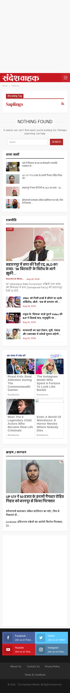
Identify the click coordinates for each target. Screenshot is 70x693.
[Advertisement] (35, 36)
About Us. (16, 667)
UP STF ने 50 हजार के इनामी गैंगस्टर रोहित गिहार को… (42, 177)
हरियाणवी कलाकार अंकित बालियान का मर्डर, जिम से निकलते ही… (32, 513)
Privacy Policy (52, 667)
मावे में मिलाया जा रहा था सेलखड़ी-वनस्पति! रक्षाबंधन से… (39, 164)
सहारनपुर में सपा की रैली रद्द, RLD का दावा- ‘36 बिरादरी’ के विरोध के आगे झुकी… (31, 269)
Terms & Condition (35, 675)
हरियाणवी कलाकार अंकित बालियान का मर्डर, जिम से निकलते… (42, 201)
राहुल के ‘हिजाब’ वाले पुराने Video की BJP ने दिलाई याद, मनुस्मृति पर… (42, 316)
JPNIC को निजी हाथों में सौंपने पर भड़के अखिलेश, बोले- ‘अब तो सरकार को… (42, 300)
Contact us (33, 667)
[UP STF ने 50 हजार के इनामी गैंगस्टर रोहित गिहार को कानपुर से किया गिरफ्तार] (13, 179)
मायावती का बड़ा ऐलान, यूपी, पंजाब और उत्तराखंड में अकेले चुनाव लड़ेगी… (42, 332)
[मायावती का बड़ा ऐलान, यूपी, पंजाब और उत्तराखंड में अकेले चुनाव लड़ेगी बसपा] (13, 334)
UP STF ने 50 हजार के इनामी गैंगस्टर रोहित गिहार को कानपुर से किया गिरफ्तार (35, 499)
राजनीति (9, 229)
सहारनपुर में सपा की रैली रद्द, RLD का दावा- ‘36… (42, 188)
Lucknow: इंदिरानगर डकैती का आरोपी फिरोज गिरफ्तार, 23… (34, 524)
